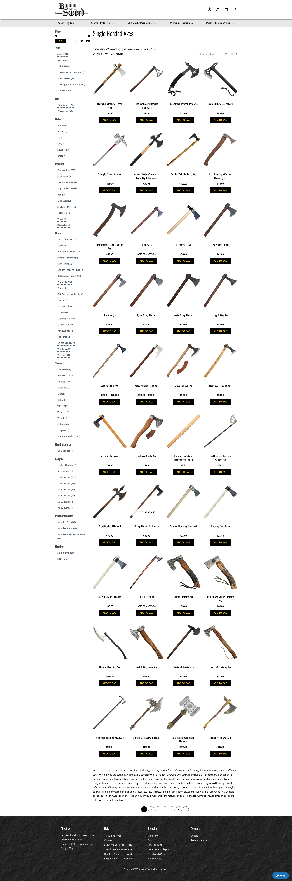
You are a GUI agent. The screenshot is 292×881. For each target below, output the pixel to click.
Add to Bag (109, 119)
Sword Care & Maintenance (118, 849)
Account (218, 9)
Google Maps (68, 848)
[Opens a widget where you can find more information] (280, 875)
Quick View (110, 97)
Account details (199, 840)
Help (209, 9)
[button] (235, 10)
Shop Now (153, 835)
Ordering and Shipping (159, 849)
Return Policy (154, 858)
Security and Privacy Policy (118, 844)
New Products (155, 844)
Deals (150, 840)
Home (96, 48)
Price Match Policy (157, 853)
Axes (130, 48)
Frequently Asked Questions (119, 858)
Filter (60, 40)
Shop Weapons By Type (113, 48)
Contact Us (109, 840)
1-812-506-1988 (113, 835)
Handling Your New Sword (118, 853)
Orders (194, 835)
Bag (226, 9)
